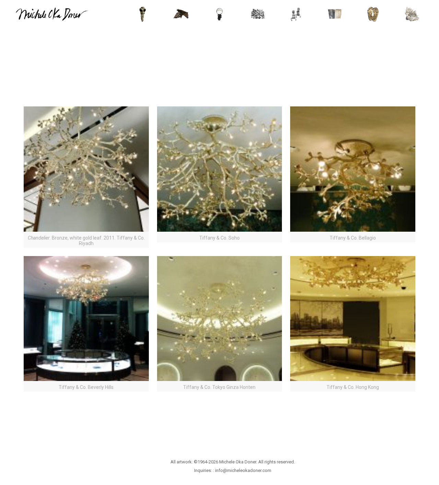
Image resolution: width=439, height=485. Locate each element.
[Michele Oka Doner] (52, 13)
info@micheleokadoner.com (243, 470)
